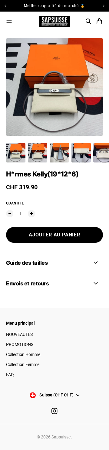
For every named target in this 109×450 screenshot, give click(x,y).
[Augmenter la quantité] (31, 213)
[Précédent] (11, 6)
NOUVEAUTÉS (19, 334)
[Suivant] (103, 6)
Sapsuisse (61, 436)
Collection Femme (22, 364)
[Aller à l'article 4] (81, 152)
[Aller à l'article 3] (59, 152)
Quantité (15, 203)
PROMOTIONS (19, 344)
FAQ (10, 374)
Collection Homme (23, 354)
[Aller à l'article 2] (37, 152)
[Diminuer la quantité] (9, 213)
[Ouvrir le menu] (9, 21)
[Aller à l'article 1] (15, 152)
